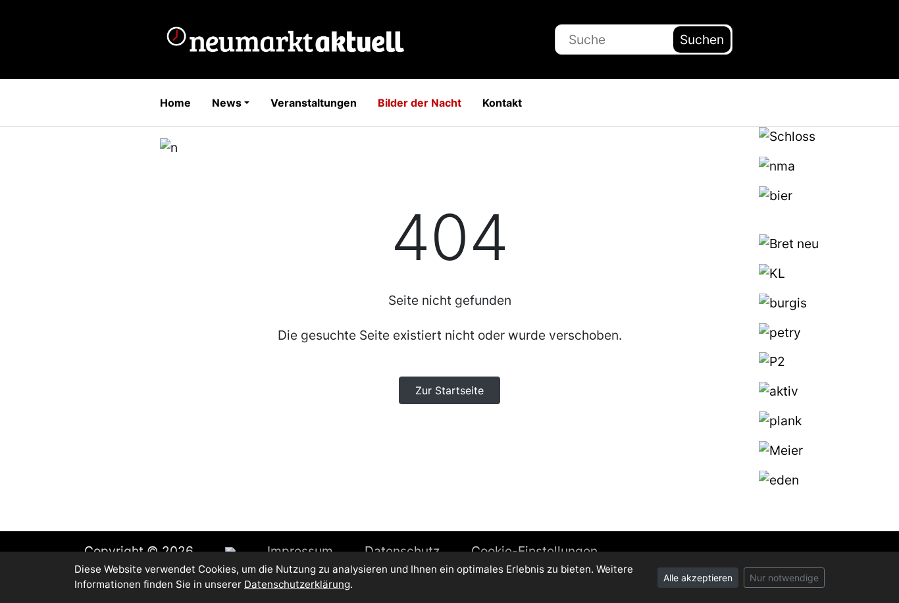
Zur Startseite (449, 390)
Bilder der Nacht (419, 102)
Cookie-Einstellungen (534, 551)
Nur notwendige (784, 577)
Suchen (702, 39)
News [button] (227, 102)
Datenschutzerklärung (297, 584)
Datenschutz (402, 551)
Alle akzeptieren (697, 577)
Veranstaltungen (313, 102)
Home (175, 102)
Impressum (300, 551)
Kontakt (502, 102)
